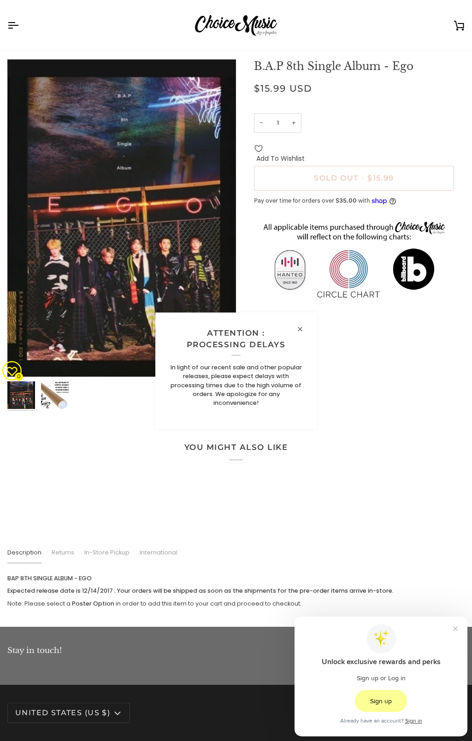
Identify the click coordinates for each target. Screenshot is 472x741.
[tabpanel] (236, 591)
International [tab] (158, 552)
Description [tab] (24, 552)
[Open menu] (21, 25)
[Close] (304, 328)
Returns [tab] (63, 552)
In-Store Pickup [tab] (107, 552)
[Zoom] (121, 218)
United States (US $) (62, 712)
